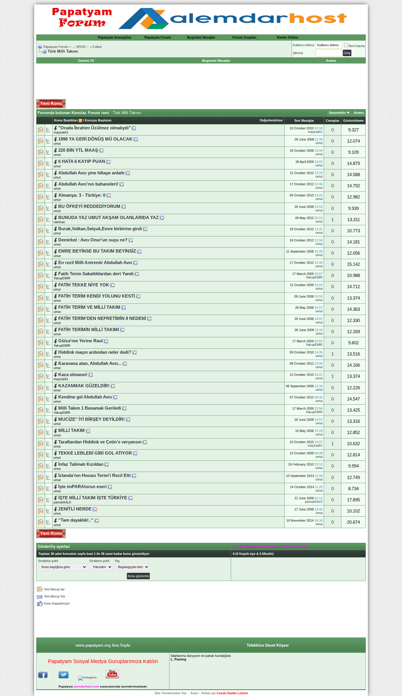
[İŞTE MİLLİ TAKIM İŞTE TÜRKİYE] (130, 497)
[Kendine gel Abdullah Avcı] (115, 397)
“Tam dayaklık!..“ (75, 520)
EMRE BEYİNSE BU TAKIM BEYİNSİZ (97, 251)
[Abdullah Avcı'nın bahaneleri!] (121, 184)
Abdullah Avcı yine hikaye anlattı (91, 173)
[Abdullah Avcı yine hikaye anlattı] (128, 173)
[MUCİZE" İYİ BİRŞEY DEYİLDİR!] (128, 419)
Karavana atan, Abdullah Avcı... (90, 363)
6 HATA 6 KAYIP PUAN (81, 161)
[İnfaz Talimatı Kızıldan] (106, 464)
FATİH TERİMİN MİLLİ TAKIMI (88, 329)
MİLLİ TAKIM (72, 430)
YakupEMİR (62, 278)
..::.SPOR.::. (80, 47)
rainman (59, 222)
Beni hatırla (357, 46)
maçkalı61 (61, 132)
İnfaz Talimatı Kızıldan (80, 464)
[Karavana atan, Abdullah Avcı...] (125, 363)
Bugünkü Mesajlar (201, 37)
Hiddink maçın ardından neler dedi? (94, 352)
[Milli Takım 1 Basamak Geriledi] (124, 408)
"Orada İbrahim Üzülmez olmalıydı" (94, 128)
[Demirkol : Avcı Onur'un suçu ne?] (131, 240)
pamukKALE (62, 502)
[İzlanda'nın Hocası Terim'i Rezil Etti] (134, 475)
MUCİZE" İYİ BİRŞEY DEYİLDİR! (91, 419)
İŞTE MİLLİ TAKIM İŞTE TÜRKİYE (92, 497)
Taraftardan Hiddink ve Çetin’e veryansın (100, 442)
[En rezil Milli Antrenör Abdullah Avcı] (135, 262)
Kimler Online (287, 37)
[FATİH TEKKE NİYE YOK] (112, 285)
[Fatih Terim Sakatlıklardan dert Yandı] (137, 273)
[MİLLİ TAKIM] (88, 430)
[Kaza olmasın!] (91, 374)
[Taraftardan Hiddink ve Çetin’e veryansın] (145, 442)
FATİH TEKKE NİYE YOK (83, 285)
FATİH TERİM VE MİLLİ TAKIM (89, 307)
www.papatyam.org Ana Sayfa (103, 645)
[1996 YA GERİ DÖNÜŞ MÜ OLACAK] (136, 139)
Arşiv (194, 693)
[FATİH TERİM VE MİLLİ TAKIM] (124, 307)
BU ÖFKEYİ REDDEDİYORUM (89, 206)
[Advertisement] (201, 81)
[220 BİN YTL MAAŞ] (101, 150)
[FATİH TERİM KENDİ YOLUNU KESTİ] (138, 296)
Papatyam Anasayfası (114, 37)
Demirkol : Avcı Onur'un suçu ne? (92, 240)
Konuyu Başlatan (98, 120)
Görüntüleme (353, 120)
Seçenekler (337, 112)
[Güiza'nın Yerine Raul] (106, 340)
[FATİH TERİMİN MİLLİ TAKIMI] (122, 329)
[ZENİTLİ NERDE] (95, 509)
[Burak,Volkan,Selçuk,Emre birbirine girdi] (145, 228)
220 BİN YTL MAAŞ (78, 150)
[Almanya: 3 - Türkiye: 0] (109, 195)
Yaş (117, 561)
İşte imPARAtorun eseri (82, 486)
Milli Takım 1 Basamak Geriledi (90, 408)
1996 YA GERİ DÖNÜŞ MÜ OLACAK (95, 139)
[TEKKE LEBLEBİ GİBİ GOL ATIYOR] (135, 453)
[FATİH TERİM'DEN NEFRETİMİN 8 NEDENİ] (149, 318)
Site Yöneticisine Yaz (171, 693)
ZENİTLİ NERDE (75, 509)
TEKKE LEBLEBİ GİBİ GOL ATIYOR (95, 453)
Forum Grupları (244, 37)
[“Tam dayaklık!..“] (96, 520)
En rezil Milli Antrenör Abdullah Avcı (95, 262)
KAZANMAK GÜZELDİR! (83, 385)
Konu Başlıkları (66, 120)
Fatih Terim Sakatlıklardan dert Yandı (96, 273)
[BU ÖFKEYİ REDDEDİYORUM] (124, 206)
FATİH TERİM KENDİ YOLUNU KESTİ (96, 296)
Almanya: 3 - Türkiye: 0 (81, 195)
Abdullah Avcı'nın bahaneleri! (88, 184)
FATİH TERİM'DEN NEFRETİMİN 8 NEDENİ (102, 318)
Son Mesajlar (304, 120)
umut (57, 143)
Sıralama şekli (48, 561)
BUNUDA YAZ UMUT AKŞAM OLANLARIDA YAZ (109, 217)
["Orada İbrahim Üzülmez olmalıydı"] (134, 128)
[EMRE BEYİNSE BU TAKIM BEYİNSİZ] (139, 251)
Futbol (97, 47)
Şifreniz (298, 53)
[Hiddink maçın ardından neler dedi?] (134, 352)
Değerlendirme (271, 120)
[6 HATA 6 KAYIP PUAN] (108, 161)
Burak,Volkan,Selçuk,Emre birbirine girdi (100, 228)
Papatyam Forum (157, 37)
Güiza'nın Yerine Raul (81, 340)
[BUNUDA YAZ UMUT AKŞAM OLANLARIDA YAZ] (162, 217)
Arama (359, 112)
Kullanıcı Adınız (304, 45)
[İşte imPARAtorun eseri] (110, 486)
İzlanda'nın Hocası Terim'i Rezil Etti (94, 475)
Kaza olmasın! (72, 374)
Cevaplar (332, 120)
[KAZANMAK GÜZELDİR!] (113, 385)
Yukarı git (208, 693)
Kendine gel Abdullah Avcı (85, 397)
